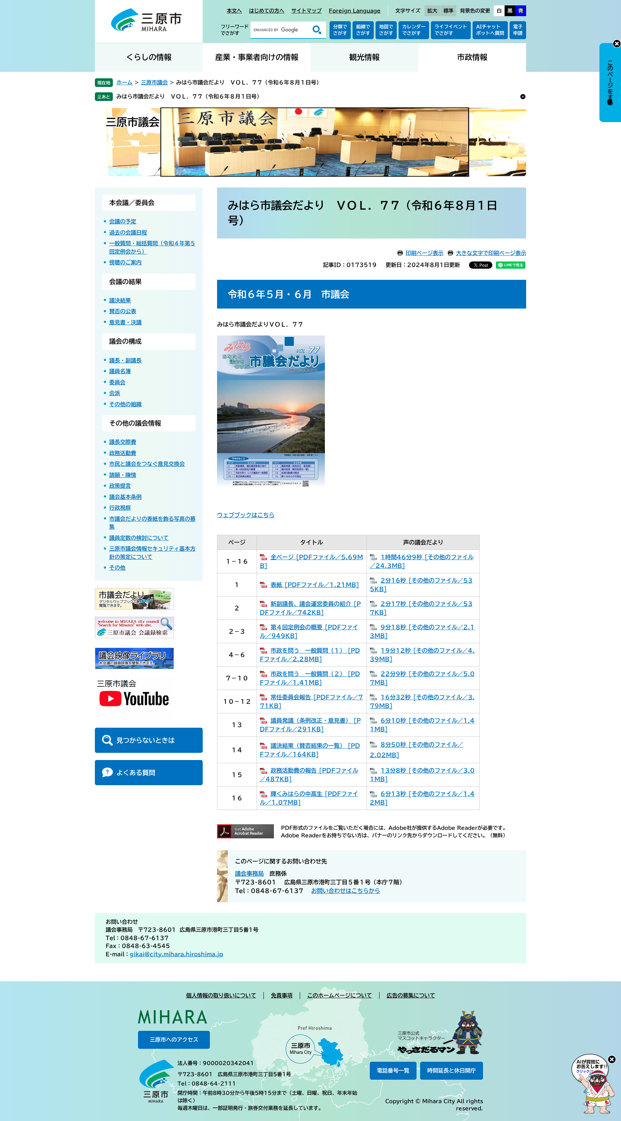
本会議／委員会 (132, 202)
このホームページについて (339, 995)
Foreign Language (355, 10)
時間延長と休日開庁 (451, 1070)
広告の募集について (411, 995)
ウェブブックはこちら (246, 515)
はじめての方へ (266, 10)
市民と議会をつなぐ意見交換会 (147, 464)
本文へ (234, 10)
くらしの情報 (148, 57)
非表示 (617, 44)
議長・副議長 (125, 360)
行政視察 (120, 507)
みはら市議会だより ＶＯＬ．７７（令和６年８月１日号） (189, 96)
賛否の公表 (122, 311)
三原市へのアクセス (174, 1039)
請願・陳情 (122, 475)
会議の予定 (122, 221)
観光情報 (364, 57)
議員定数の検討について (139, 538)
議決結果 (120, 300)
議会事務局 (249, 873)
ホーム (124, 82)
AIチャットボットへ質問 (490, 30)
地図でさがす (386, 30)
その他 (117, 567)
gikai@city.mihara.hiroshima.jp (176, 954)
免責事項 (282, 995)
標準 (448, 10)
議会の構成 (125, 341)
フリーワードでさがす (235, 30)
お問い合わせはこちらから (345, 891)
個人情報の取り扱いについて (221, 995)
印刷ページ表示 (424, 253)
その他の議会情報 (135, 423)
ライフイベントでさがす (450, 30)
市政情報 (472, 57)
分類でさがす (340, 30)
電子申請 (518, 30)
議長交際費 (122, 442)
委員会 (117, 382)
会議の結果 (125, 281)
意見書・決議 (125, 322)
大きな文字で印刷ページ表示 (491, 253)
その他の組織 (125, 404)
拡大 (432, 10)
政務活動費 (122, 453)
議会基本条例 (125, 497)
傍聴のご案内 (125, 262)
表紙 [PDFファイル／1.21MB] (315, 585)
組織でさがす (363, 30)
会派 (114, 393)
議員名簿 (120, 371)
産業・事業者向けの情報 (256, 57)
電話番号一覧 (393, 1070)
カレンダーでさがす (414, 30)
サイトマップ (306, 10)
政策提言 (120, 485)
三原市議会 (154, 82)
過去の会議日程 (128, 232)
